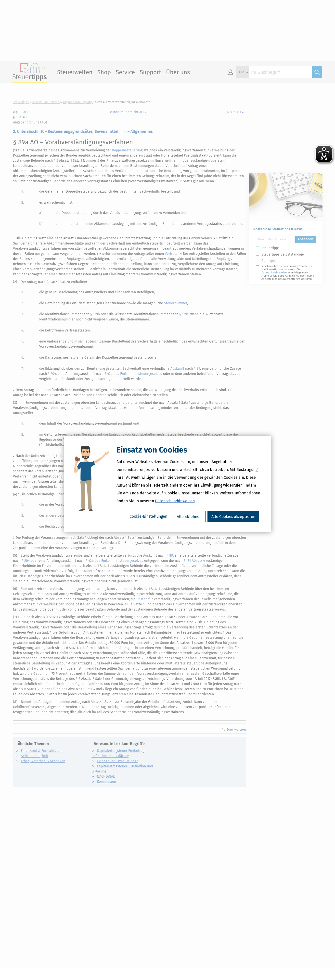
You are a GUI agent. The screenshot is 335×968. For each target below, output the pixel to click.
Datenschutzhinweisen (175, 501)
